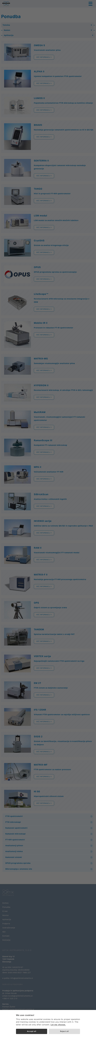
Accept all (31, 1031)
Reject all (64, 1031)
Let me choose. (58, 1025)
